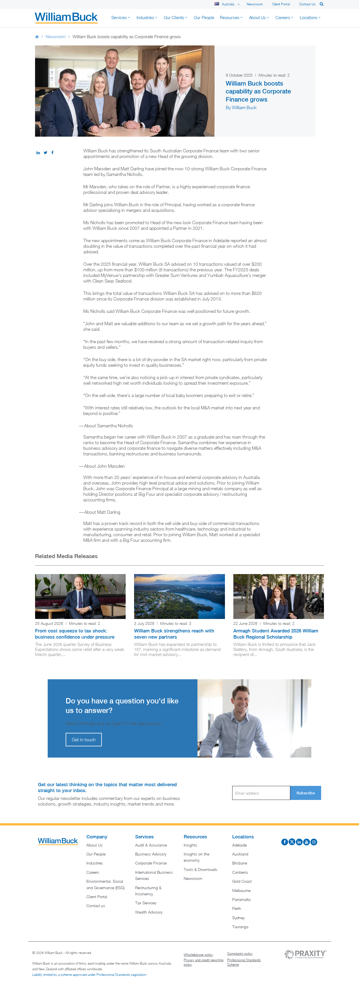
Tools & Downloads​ (200, 869)
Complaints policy (240, 953)
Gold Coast (242, 881)
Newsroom (255, 4)
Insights (190, 845)
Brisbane (239, 863)
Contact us (307, 4)
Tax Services (146, 902)
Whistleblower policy (198, 955)
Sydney (238, 917)
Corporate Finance (151, 863)
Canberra (240, 872)
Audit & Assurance (151, 845)
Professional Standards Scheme (244, 962)
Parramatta (241, 899)
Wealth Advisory (148, 912)
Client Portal (281, 4)
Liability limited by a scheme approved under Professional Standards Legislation (89, 974)
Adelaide (239, 845)
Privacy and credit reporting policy (204, 962)
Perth (236, 908)
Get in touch (84, 739)
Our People (95, 854)
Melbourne (241, 890)
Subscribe (305, 793)
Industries (94, 863)
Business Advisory (150, 854)
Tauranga (240, 926)
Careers (92, 872)
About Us (94, 845)
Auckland (240, 854)
